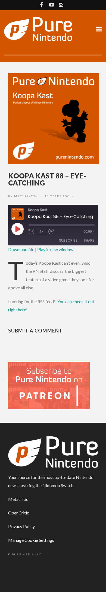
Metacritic (18, 499)
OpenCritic (18, 512)
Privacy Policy (21, 526)
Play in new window (55, 249)
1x (41, 231)
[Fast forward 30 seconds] (51, 232)
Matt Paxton (26, 196)
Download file (21, 249)
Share (89, 240)
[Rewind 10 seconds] (32, 232)
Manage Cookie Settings (31, 540)
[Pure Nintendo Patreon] (49, 385)
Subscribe (68, 240)
